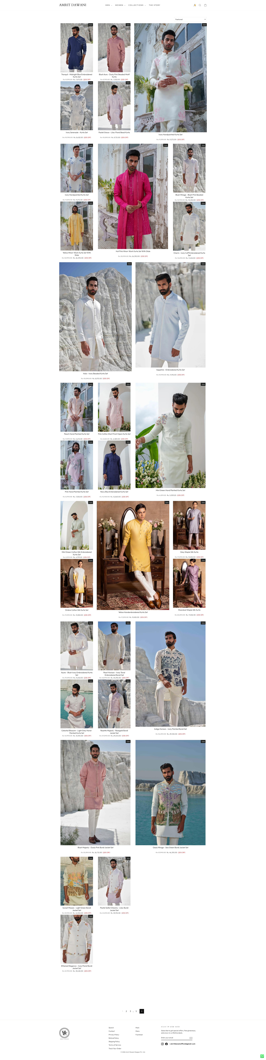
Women (119, 5)
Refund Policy (114, 1038)
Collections (136, 5)
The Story (155, 5)
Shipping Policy (114, 1042)
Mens (137, 1031)
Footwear (139, 1035)
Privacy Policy (114, 1035)
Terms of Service (115, 1045)
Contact (112, 1031)
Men (108, 5)
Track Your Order (115, 1048)
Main (137, 1028)
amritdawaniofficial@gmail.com (182, 1044)
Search (111, 1028)
